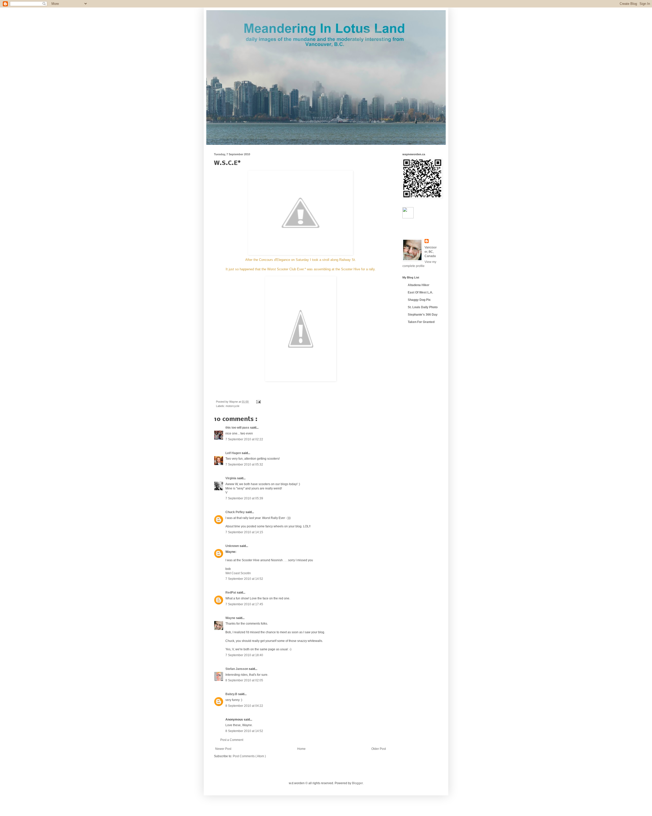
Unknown (232, 546)
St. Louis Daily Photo (423, 307)
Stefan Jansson (237, 669)
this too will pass (237, 427)
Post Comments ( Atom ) (249, 756)
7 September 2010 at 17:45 (244, 604)
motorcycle (232, 405)
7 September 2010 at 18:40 (244, 655)
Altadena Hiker (418, 285)
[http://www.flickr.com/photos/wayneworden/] (408, 217)
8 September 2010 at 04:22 (244, 706)
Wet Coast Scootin (238, 573)
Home (301, 749)
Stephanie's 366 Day (423, 314)
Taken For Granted (421, 322)
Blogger (357, 783)
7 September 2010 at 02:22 (244, 439)
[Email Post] (258, 401)
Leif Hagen (233, 453)
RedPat (231, 592)
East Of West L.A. (420, 292)
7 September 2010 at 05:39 (244, 498)
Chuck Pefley (235, 512)
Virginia (231, 478)
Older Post (378, 749)
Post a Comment (231, 740)
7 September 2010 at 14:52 (244, 579)
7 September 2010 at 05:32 (244, 464)
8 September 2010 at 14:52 (244, 731)
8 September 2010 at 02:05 (244, 680)
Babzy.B (231, 694)
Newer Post (223, 749)
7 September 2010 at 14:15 (244, 532)
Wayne (230, 618)
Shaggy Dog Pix (419, 300)
